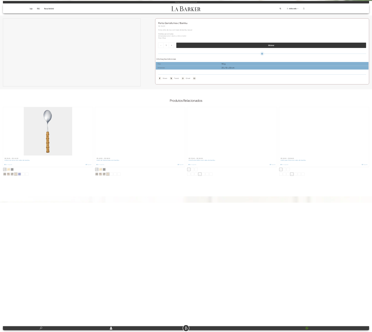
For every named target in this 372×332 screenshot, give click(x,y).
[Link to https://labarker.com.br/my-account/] (111, 328)
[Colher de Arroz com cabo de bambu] (48, 131)
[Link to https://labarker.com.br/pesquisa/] (41, 328)
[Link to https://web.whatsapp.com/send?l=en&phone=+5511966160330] (335, 328)
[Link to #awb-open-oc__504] (186, 328)
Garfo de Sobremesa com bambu (107, 116)
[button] (280, 8)
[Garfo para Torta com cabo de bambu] (324, 131)
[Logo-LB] (186, 6)
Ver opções (9, 164)
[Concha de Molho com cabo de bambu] (232, 108)
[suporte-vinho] (37, 20)
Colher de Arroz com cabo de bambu (17, 160)
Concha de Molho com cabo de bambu (202, 114)
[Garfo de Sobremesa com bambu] (140, 109)
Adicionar (271, 45)
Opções (89, 164)
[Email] (194, 78)
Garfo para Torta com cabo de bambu (293, 160)
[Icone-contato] (261, 327)
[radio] (4, 169)
